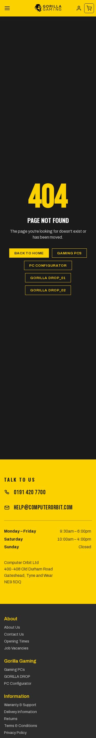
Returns (10, 719)
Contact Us (14, 634)
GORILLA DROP (17, 677)
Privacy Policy (15, 733)
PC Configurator (48, 265)
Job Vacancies (16, 648)
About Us (12, 627)
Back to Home (29, 253)
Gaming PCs (69, 253)
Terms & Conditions (20, 726)
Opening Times (16, 641)
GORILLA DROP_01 (48, 278)
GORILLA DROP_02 (48, 290)
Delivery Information (20, 712)
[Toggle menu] (7, 8)
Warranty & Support (20, 705)
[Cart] (89, 8)
